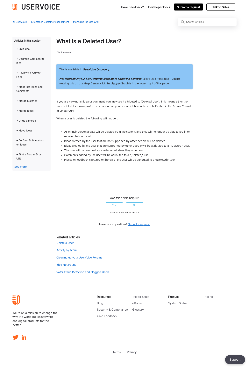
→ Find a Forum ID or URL (28, 156)
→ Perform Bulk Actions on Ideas (30, 142)
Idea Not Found (66, 264)
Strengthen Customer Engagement (50, 22)
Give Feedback (107, 316)
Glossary (138, 309)
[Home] (36, 7)
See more (20, 166)
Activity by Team (66, 250)
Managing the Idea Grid (85, 22)
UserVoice (21, 22)
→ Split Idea (23, 49)
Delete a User (65, 243)
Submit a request (188, 7)
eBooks (137, 303)
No (134, 205)
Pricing (208, 296)
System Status (177, 303)
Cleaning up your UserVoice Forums (79, 257)
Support (235, 359)
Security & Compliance (112, 309)
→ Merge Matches (26, 101)
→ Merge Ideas (25, 111)
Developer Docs (159, 7)
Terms (117, 352)
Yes (114, 205)
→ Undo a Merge (26, 120)
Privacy (132, 352)
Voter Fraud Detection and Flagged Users (82, 272)
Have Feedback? (132, 7)
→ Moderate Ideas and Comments (29, 89)
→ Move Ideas (24, 130)
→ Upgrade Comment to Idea (30, 61)
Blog (100, 303)
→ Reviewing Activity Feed (28, 75)
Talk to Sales (220, 7)
